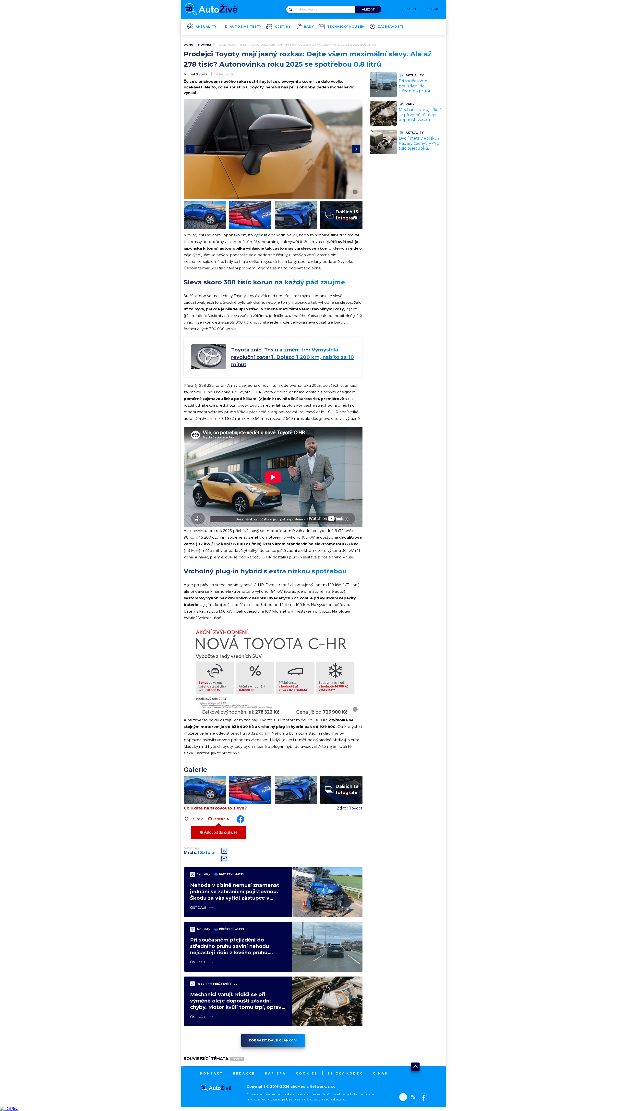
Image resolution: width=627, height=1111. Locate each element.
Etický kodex (345, 1073)
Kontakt (211, 1073)
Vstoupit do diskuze (220, 832)
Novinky (205, 44)
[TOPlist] (9, 1108)
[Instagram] (403, 1097)
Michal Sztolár (196, 74)
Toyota (355, 808)
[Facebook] (422, 1097)
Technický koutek (346, 26)
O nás (380, 1073)
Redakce (244, 1073)
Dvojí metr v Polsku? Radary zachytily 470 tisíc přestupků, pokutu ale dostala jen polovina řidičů (421, 148)
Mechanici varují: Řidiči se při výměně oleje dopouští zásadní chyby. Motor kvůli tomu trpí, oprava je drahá (420, 122)
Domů (188, 44)
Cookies (306, 1073)
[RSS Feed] (412, 1097)
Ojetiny (283, 26)
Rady (309, 26)
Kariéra (275, 1073)
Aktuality (206, 26)
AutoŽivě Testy (246, 26)
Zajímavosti (390, 26)
